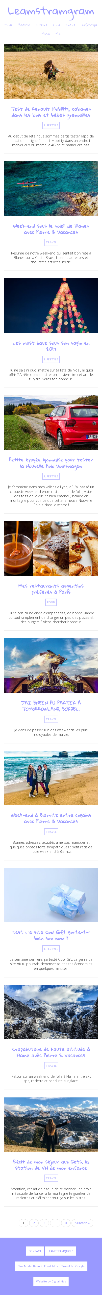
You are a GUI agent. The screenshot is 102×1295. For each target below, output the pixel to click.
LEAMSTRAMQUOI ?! (61, 1251)
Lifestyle (90, 25)
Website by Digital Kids (51, 1281)
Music (46, 33)
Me (57, 33)
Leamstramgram (51, 10)
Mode (8, 25)
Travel (70, 25)
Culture (42, 25)
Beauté (24, 25)
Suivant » (82, 1223)
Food (56, 25)
